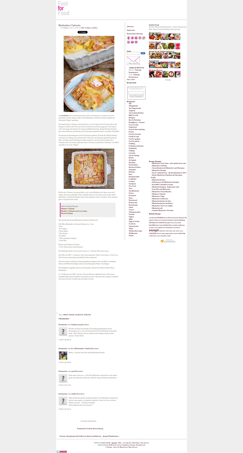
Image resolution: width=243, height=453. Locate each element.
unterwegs (182, 233)
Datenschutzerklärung (135, 34)
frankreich (79, 315)
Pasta (131, 198)
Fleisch (131, 132)
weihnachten (153, 235)
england (151, 220)
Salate (131, 207)
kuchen (165, 225)
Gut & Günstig (134, 155)
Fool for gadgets (134, 139)
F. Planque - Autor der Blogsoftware (117, 447)
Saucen (131, 210)
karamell (178, 222)
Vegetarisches (133, 226)
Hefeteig (132, 172)
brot (169, 218)
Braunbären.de (140, 445)
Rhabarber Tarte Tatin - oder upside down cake (169, 163)
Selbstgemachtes (134, 212)
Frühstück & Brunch (136, 146)
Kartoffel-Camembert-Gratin (162, 184)
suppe (163, 233)
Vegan (131, 228)
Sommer (132, 214)
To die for (132, 224)
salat (174, 231)
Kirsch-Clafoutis (67, 213)
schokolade (152, 233)
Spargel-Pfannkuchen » (111, 436)
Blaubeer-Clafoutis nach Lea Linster (74, 211)
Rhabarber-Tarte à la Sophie (162, 206)
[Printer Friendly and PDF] (136, 43)
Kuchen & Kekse (135, 167)
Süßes (131, 219)
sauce (181, 231)
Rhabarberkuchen (158, 180)
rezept (154, 230)
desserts (181, 218)
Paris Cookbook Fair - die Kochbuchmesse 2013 (169, 173)
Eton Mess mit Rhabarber (161, 189)
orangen (151, 227)
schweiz (159, 233)
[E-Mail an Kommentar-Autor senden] (90, 325)
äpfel (168, 235)
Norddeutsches (134, 191)
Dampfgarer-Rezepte (128, 445)
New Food (132, 186)
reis (164, 227)
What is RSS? (131, 79)
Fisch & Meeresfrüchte (137, 129)
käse (170, 225)
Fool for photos (134, 141)
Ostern (131, 193)
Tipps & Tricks (134, 221)
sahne (170, 231)
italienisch (162, 222)
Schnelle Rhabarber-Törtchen (162, 210)
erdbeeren (157, 220)
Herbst (131, 158)
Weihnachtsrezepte (135, 231)
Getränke (132, 153)
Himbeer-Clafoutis (67, 209)
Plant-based (133, 200)
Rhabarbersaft (157, 208)
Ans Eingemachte (135, 108)
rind (167, 231)
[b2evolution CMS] (168, 243)
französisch (164, 220)
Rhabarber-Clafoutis (159, 166)
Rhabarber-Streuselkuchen (161, 192)
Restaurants (133, 203)
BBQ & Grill (133, 115)
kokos (161, 225)
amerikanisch (153, 217)
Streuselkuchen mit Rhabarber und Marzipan (168, 168)
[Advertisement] (121, 8)
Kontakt (114, 443)
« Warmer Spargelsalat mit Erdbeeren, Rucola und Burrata (80, 436)
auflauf (65, 315)
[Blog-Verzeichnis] (62, 452)
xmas (158, 235)
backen (160, 218)
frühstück (171, 220)
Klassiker (132, 162)
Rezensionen (133, 205)
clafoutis (71, 315)
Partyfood (132, 195)
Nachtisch (132, 184)
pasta (160, 227)
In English (132, 160)
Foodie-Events (134, 136)
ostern (156, 227)
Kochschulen (133, 165)
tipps (171, 233)
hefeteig (151, 222)
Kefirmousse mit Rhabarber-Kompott (165, 182)
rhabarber (87, 315)
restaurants (169, 227)
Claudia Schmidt (105, 443)
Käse (130, 174)
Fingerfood (133, 127)
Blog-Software (133, 447)
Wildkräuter (133, 233)
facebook (65, 115)
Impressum (131, 30)
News (130, 188)
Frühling (132, 144)
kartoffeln (152, 225)
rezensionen (176, 227)
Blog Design (135, 443)
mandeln (174, 225)
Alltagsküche (133, 106)
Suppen (131, 217)
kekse (157, 225)
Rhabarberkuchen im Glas (161, 201)
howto (156, 222)
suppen (167, 233)
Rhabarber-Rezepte (159, 170)
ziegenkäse (163, 235)
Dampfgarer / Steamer (137, 122)
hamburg (182, 220)
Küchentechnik (134, 177)
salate (177, 231)
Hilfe (119, 443)
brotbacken (174, 217)
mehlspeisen (181, 225)
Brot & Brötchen (135, 120)
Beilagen (132, 118)
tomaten (175, 233)
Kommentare (133, 72)
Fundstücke (133, 148)
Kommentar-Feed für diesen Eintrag (90, 429)
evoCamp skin (127, 443)
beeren (166, 217)
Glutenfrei (132, 170)
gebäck (176, 220)
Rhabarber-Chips (158, 196)
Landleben (132, 179)
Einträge (138, 70)
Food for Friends (135, 134)
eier (185, 218)
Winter (131, 235)
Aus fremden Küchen (136, 113)
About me (130, 26)
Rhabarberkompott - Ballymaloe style (165, 187)
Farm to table (133, 125)
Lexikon (132, 181)
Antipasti (132, 111)
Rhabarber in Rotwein (160, 199)
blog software (145, 443)
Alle (130, 103)
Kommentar (63, 325)
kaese (173, 222)
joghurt (168, 222)
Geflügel (132, 151)
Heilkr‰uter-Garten (115, 445)
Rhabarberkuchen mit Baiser (162, 203)
